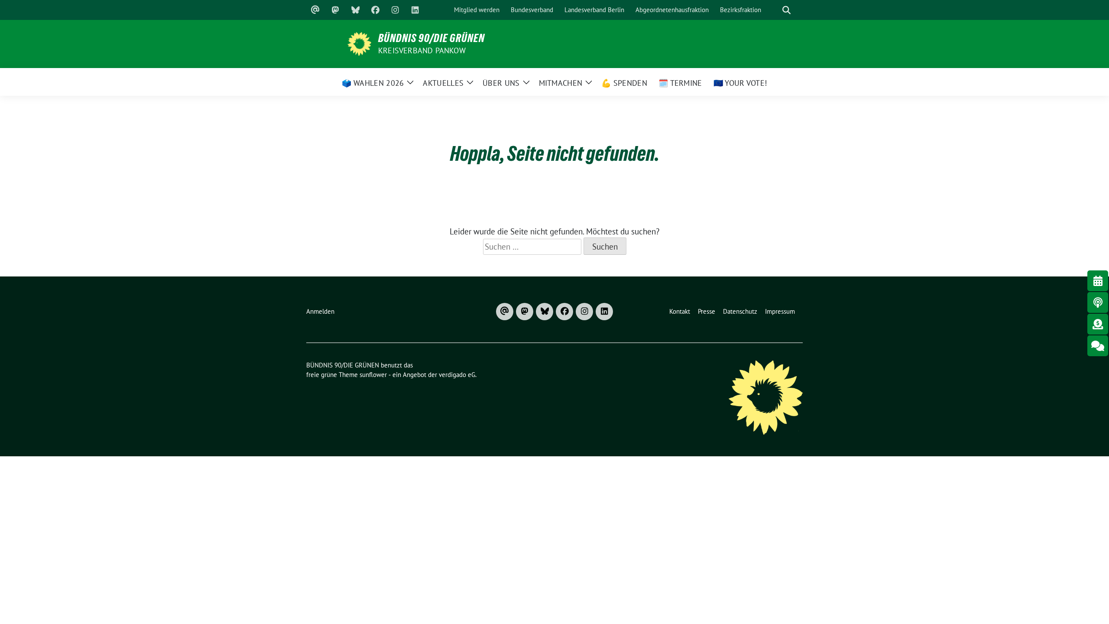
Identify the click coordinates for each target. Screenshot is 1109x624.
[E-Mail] (315, 10)
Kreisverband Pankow (422, 50)
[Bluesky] (355, 10)
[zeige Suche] (786, 10)
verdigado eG (457, 374)
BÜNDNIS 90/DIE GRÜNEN (431, 38)
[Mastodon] (335, 10)
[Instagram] (395, 10)
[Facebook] (375, 10)
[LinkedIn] (415, 10)
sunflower (373, 374)
